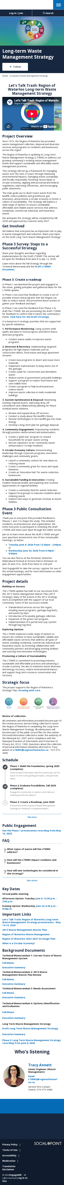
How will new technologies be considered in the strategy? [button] (32, 872)
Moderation (8, 1160)
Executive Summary (13, 967)
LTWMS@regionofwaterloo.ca (30, 749)
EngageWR (15, 1174)
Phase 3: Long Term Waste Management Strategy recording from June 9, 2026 (31, 1042)
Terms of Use (10, 1149)
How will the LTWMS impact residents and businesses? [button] (31, 861)
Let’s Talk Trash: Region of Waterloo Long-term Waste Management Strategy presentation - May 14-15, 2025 (31, 922)
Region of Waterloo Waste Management (26, 934)
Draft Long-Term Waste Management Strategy (30, 1028)
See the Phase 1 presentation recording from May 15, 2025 (31, 832)
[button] (58, 4)
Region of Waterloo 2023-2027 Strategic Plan (28, 938)
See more (32, 880)
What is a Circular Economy (18, 943)
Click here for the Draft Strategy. (30, 316)
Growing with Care (29, 690)
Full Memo (8, 962)
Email (31, 1076)
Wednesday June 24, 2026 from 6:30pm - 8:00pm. (32, 552)
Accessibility (9, 1155)
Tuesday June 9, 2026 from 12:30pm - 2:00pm (35, 544)
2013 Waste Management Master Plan (24, 929)
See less (32, 817)
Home (5, 75)
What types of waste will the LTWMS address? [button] (28, 850)
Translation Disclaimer (8, 1168)
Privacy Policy (10, 1144)
